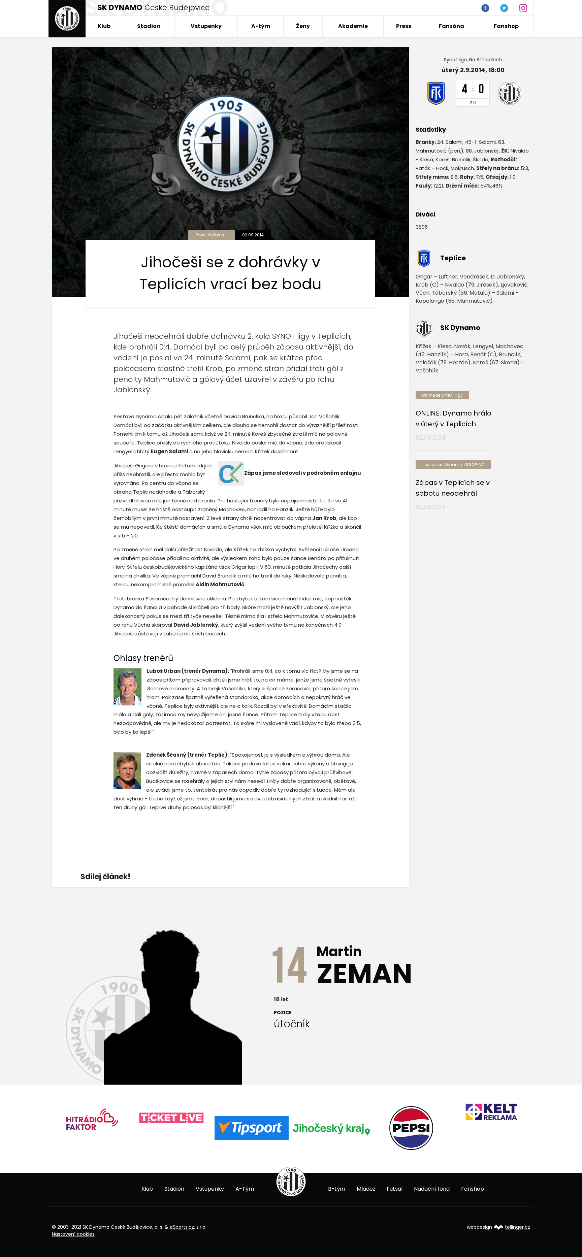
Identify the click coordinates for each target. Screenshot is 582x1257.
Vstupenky (206, 26)
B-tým (336, 1189)
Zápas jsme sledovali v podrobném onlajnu (302, 472)
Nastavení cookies (73, 1234)
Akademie (353, 26)
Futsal (394, 1189)
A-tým (260, 26)
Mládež (366, 1189)
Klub (104, 26)
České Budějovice (153, 7)
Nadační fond (432, 1189)
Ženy (303, 26)
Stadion (148, 26)
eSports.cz (182, 1227)
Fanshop (506, 26)
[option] (92, 1121)
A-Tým (244, 1189)
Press (403, 26)
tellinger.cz (517, 1227)
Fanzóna (451, 26)
